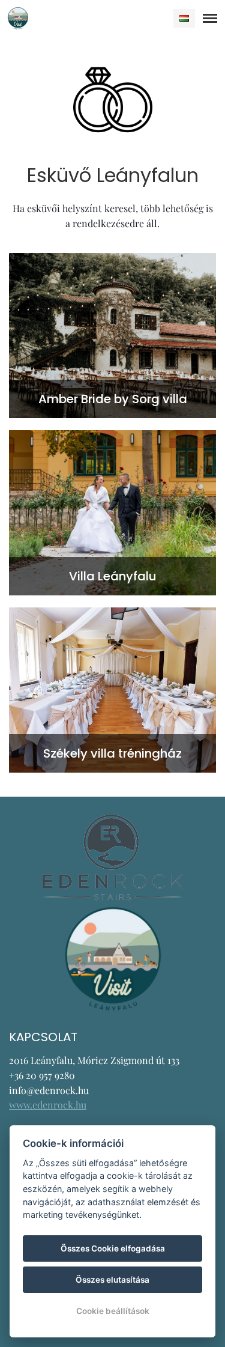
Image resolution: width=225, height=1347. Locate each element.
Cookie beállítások (112, 1311)
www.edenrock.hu (47, 1104)
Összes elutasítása (112, 1280)
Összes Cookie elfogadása (113, 1248)
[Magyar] (184, 18)
